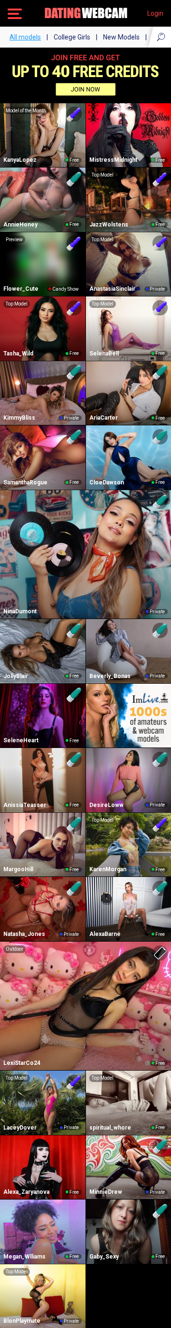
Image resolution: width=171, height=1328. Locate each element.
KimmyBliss (19, 417)
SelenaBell (104, 353)
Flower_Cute (20, 288)
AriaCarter (103, 417)
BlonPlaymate (21, 1321)
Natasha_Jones (24, 934)
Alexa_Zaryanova (26, 1192)
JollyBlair (15, 676)
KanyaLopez (20, 160)
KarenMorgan (107, 869)
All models (25, 37)
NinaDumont (20, 611)
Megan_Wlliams (24, 1256)
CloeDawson (106, 482)
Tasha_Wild (18, 353)
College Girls (72, 37)
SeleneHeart (20, 740)
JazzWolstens (108, 224)
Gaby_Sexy (104, 1256)
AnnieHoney (20, 224)
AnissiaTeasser (24, 805)
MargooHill (18, 869)
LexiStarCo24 (21, 1063)
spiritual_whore (110, 1127)
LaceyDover (20, 1127)
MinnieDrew (105, 1192)
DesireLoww (106, 805)
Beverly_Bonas (110, 676)
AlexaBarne (105, 934)
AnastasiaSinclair (112, 288)
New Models (121, 37)
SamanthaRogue (25, 482)
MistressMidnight (113, 160)
